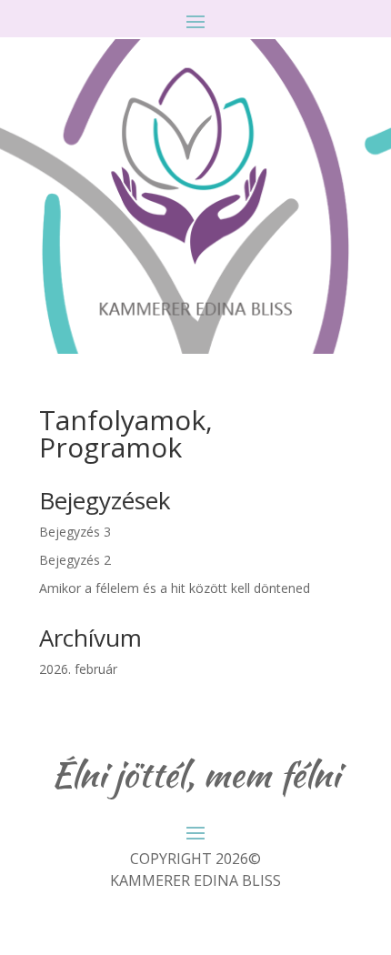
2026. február (78, 669)
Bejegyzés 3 (75, 531)
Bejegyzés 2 (75, 559)
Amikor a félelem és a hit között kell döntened (174, 588)
